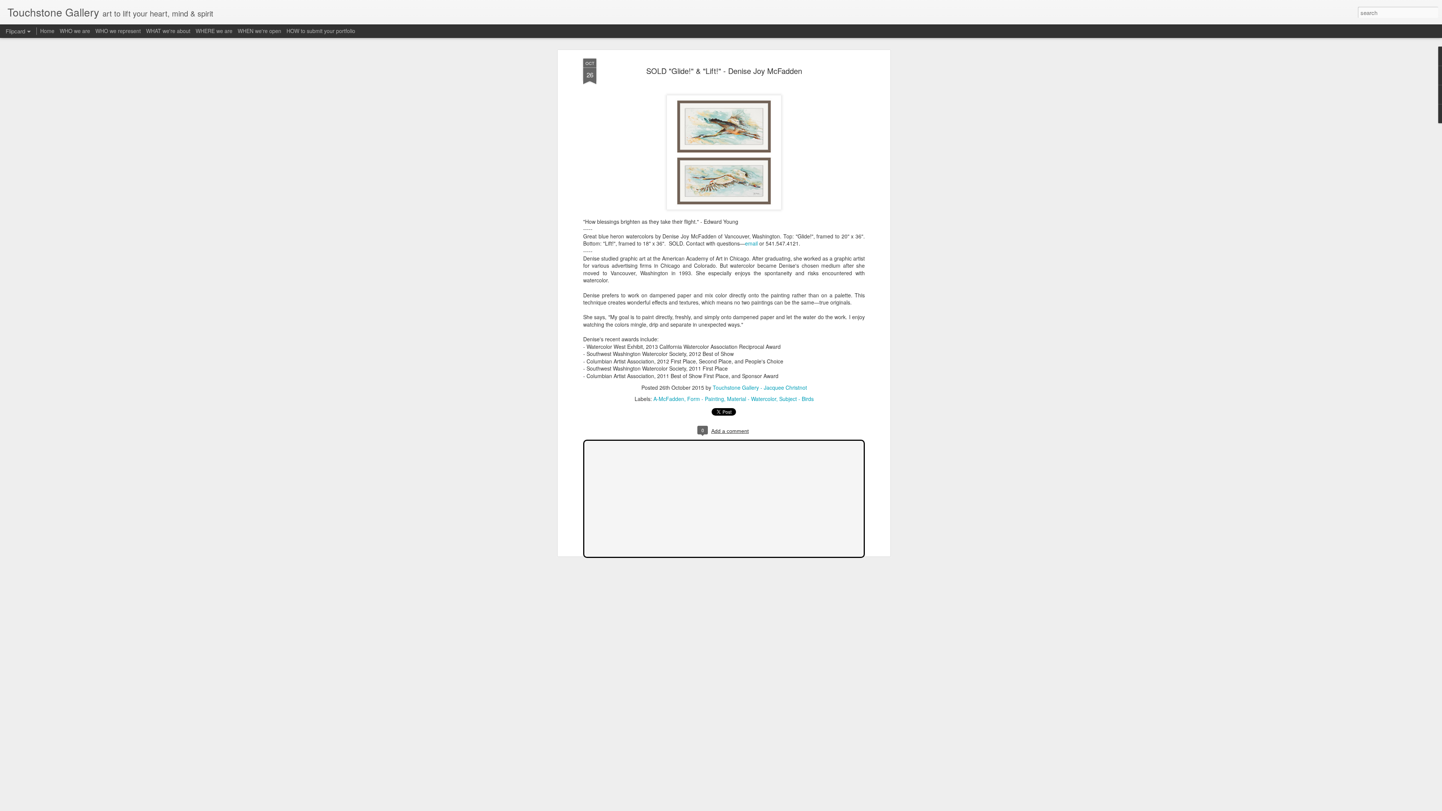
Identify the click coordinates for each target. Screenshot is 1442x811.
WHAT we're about (168, 31)
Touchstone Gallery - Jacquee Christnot (760, 387)
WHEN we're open (259, 31)
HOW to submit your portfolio (321, 31)
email (751, 243)
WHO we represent (118, 31)
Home (47, 31)
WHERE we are (214, 31)
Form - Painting (705, 398)
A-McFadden (668, 398)
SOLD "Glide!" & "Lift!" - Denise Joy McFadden (724, 70)
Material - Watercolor (751, 398)
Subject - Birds (796, 398)
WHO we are (75, 31)
